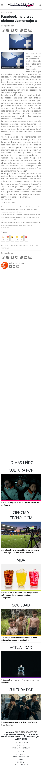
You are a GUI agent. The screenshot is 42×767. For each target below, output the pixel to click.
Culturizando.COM (21, 765)
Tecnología (5, 248)
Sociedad (21, 762)
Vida (21, 759)
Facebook (27, 245)
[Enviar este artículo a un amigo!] (3, 30)
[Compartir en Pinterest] (16, 30)
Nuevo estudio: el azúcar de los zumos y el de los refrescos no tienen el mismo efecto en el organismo (19, 595)
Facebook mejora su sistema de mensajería (19, 18)
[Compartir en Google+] (21, 30)
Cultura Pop (21, 754)
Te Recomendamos (21, 743)
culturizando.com (16, 263)
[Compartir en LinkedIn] (25, 30)
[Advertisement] (21, 364)
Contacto (21, 745)
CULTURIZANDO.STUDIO (26, 732)
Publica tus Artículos (21, 748)
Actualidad (5, 245)
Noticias (19, 245)
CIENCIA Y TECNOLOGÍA (21, 757)
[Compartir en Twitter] (12, 30)
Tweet (4, 232)
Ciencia (12, 245)
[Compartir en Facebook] (7, 30)
